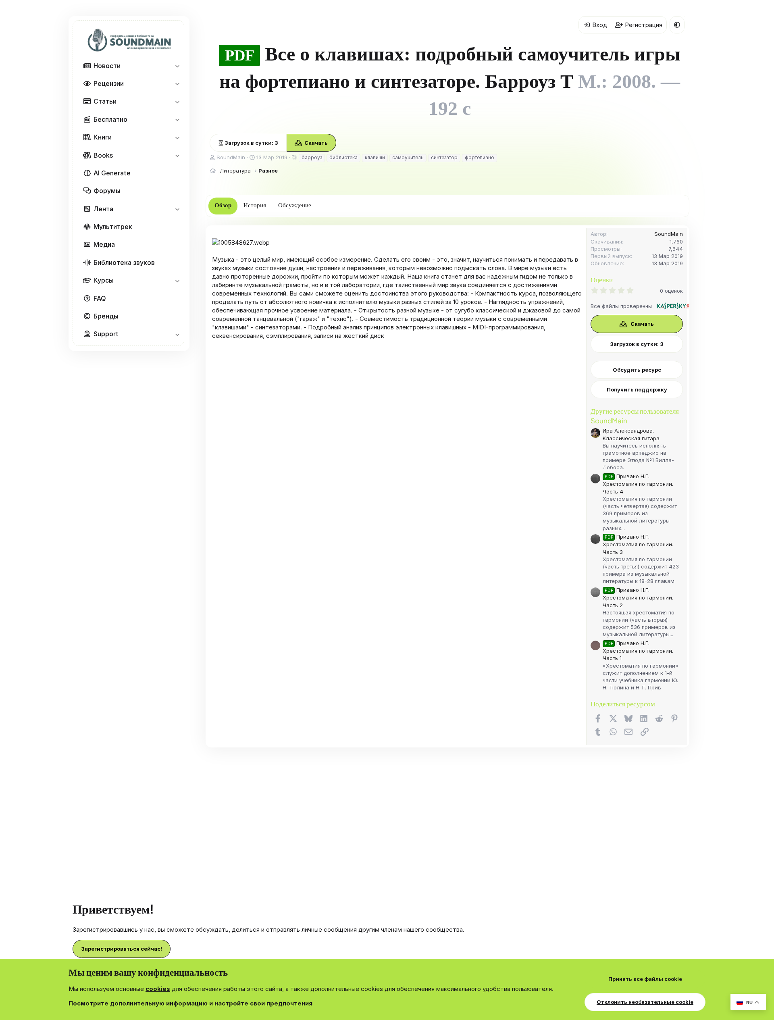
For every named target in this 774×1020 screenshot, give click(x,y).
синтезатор (444, 157)
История (254, 205)
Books (103, 155)
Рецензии (109, 83)
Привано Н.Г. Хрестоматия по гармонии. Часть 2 (638, 597)
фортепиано (479, 157)
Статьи (105, 101)
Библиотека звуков (124, 262)
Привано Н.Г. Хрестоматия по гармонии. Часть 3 (638, 544)
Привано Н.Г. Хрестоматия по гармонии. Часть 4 (638, 483)
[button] (177, 65)
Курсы (104, 280)
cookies (158, 989)
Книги (103, 137)
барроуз (312, 157)
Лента (103, 209)
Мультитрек (113, 227)
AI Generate (112, 173)
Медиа (104, 244)
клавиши (375, 157)
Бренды (106, 316)
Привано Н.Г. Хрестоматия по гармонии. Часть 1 (638, 650)
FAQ (100, 298)
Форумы (107, 191)
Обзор (222, 205)
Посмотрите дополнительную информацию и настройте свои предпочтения (190, 1003)
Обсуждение (294, 205)
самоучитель (408, 157)
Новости (107, 66)
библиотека (343, 157)
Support (106, 334)
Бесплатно (110, 119)
